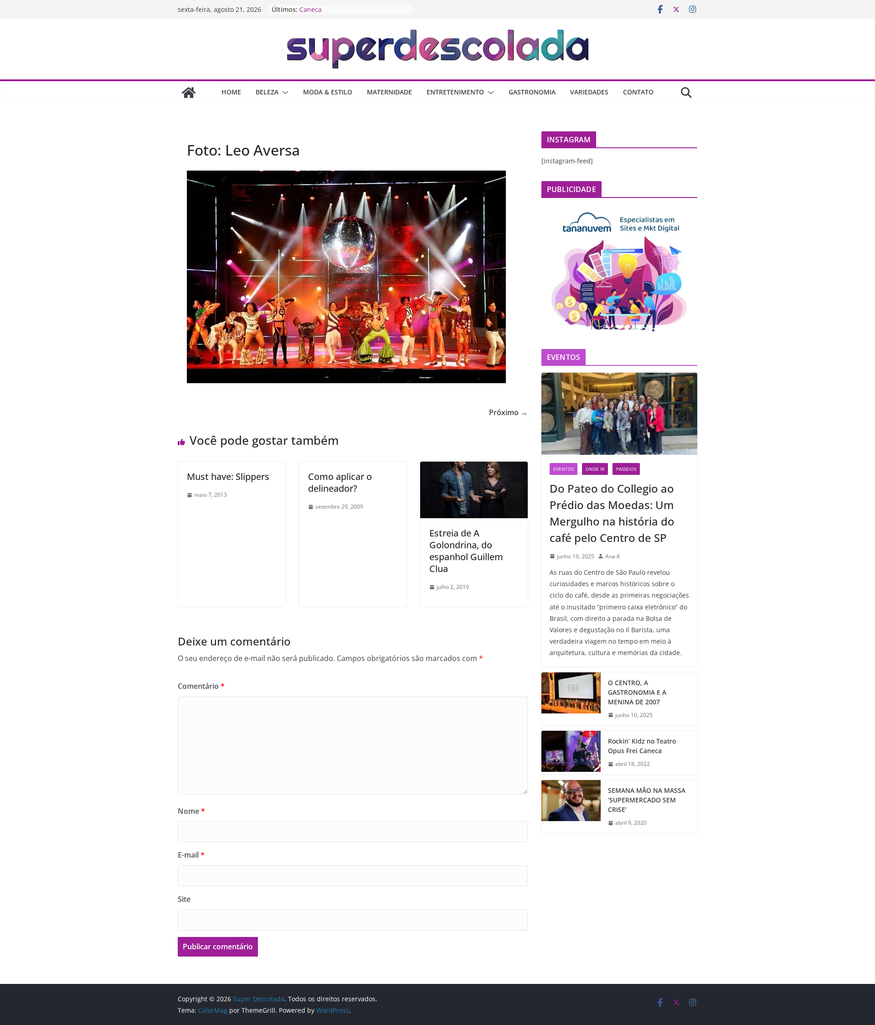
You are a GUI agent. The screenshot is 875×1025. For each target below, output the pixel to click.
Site (184, 899)
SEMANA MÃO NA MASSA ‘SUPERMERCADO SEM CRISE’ (646, 800)
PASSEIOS (626, 469)
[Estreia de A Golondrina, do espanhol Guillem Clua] (474, 468)
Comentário (201, 686)
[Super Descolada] (189, 93)
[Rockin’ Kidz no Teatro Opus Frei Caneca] (571, 753)
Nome (191, 811)
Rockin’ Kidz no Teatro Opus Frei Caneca (642, 746)
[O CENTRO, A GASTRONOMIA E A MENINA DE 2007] (571, 699)
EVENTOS (563, 469)
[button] (283, 92)
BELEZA (267, 92)
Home (231, 92)
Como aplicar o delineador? (340, 482)
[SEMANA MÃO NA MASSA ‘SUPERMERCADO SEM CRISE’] (571, 806)
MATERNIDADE (389, 92)
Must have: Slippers (228, 476)
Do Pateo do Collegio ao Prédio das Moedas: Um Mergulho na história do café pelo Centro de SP (612, 513)
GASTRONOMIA (532, 92)
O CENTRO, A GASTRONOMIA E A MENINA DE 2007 (637, 692)
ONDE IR (595, 469)
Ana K (612, 556)
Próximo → (508, 412)
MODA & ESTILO (327, 92)
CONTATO (638, 92)
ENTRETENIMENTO (455, 92)
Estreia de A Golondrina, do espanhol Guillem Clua (466, 551)
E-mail (191, 855)
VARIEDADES (589, 92)
